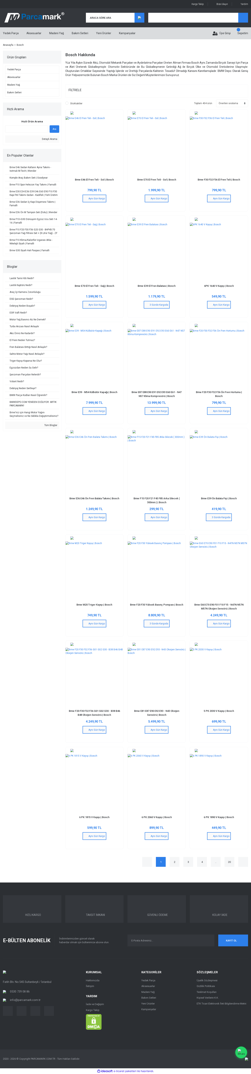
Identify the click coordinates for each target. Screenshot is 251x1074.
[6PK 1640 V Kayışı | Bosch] (219, 252)
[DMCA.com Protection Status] (94, 1021)
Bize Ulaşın (222, 4)
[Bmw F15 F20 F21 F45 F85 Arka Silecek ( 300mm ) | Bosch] (157, 464)
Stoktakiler (76, 103)
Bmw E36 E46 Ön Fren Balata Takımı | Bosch (94, 498)
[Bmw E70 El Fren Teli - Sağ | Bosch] (94, 252)
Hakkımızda (92, 980)
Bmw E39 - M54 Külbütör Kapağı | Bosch (94, 392)
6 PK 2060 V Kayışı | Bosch (157, 817)
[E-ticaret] (125, 1071)
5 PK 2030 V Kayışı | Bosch (219, 710)
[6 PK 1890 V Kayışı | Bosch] (219, 783)
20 (229, 861)
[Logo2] (4, 971)
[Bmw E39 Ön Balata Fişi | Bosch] (219, 464)
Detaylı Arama (49, 139)
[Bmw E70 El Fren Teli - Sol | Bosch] (157, 145)
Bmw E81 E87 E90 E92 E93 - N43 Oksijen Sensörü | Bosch (156, 712)
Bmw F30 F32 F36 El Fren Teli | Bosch (219, 179)
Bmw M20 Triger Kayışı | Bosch (94, 604)
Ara (54, 129)
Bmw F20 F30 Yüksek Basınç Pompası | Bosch (156, 604)
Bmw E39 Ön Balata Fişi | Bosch (219, 498)
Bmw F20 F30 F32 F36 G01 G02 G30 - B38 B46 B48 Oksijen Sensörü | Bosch (94, 712)
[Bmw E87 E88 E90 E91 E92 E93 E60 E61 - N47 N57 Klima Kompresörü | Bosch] (157, 358)
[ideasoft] (105, 1071)
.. (215, 861)
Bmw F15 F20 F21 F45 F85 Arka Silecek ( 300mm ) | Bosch (157, 500)
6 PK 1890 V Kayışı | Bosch (219, 817)
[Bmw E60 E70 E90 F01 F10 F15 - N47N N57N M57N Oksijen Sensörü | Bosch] (219, 570)
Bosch (20, 45)
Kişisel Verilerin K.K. (208, 997)
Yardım (244, 4)
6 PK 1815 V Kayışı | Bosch (94, 817)
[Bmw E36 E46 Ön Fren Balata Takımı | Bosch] (94, 464)
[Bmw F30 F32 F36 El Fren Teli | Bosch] (219, 145)
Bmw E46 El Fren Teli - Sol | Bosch (94, 179)
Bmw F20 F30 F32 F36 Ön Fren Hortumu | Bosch (219, 394)
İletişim (90, 986)
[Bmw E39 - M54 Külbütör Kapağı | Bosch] (94, 358)
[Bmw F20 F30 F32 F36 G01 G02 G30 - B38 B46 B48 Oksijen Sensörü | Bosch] (94, 677)
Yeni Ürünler (103, 33)
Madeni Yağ (148, 992)
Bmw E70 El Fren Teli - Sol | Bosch (156, 179)
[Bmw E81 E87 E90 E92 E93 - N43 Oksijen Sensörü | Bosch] (157, 677)
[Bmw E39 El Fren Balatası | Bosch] (157, 252)
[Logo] (34, 17)
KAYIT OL (231, 940)
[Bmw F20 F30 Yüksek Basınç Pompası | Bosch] (157, 570)
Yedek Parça (148, 980)
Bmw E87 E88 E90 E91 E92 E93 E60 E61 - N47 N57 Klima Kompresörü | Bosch (157, 394)
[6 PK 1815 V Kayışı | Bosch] (94, 783)
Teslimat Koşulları (206, 992)
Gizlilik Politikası (206, 986)
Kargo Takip (198, 4)
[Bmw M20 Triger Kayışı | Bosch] (94, 570)
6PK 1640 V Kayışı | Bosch (219, 285)
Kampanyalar (127, 33)
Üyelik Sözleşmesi (207, 980)
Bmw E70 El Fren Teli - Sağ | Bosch (94, 285)
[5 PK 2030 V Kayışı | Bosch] (219, 677)
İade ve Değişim (95, 1004)
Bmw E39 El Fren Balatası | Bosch (157, 285)
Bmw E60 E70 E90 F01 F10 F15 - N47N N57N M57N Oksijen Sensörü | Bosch (219, 606)
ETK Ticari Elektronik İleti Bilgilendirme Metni (221, 1003)
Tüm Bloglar (50, 425)
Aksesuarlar (148, 986)
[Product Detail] (94, 112)
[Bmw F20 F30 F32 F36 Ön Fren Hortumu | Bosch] (219, 358)
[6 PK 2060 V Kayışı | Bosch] (157, 783)
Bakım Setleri (148, 997)
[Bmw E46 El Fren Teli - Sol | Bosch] (94, 145)
